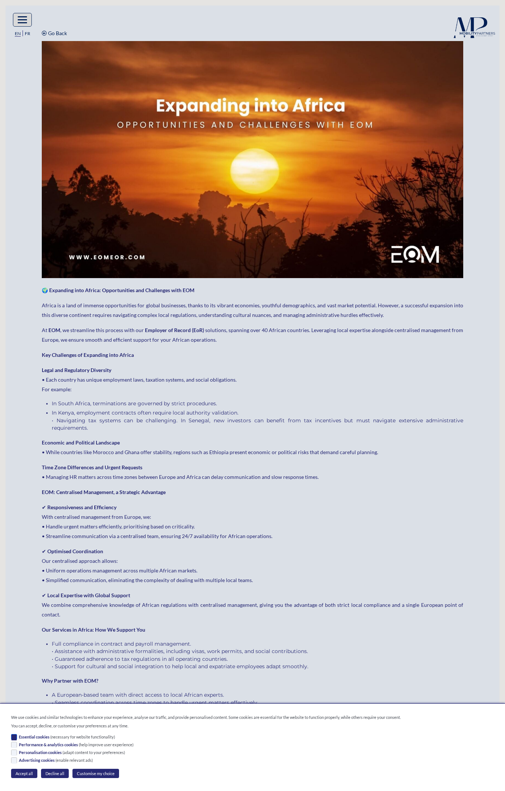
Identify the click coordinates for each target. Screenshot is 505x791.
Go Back (57, 33)
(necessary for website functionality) (67, 736)
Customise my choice (96, 773)
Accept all (24, 773)
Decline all (54, 773)
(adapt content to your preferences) (72, 752)
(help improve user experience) (76, 744)
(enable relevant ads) (56, 760)
